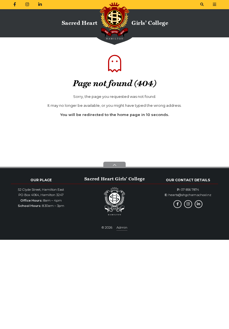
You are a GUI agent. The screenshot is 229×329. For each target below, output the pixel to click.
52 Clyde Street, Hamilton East (41, 190)
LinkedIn (199, 204)
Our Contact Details (188, 180)
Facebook (177, 204)
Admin (121, 227)
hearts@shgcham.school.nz (189, 195)
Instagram (188, 204)
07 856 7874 (190, 190)
